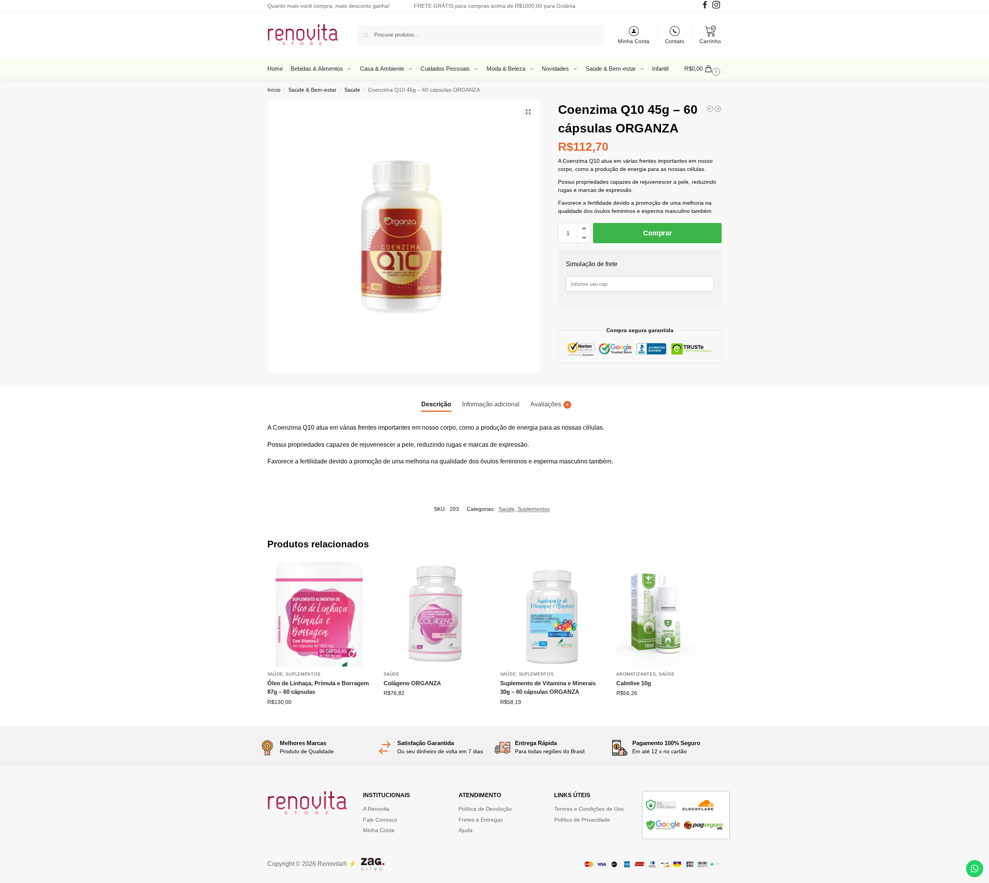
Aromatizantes (636, 674)
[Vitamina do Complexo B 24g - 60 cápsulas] (710, 109)
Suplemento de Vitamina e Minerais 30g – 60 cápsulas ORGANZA (548, 687)
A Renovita (376, 809)
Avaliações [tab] (549, 404)
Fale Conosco (380, 820)
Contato (674, 41)
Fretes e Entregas (481, 820)
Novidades (556, 68)
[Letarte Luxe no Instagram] (717, 6)
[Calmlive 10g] (668, 614)
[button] (703, 69)
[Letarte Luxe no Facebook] (706, 6)
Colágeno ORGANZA (412, 683)
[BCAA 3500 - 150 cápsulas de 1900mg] (718, 109)
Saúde (352, 90)
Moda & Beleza (507, 68)
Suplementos (534, 509)
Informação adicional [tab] (491, 404)
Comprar (657, 233)
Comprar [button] (319, 719)
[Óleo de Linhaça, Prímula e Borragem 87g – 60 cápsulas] (319, 614)
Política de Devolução (485, 809)
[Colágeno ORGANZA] (436, 614)
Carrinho (710, 41)
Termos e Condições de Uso (589, 809)
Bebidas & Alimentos (318, 68)
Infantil (660, 68)
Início (274, 90)
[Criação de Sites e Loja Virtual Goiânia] (372, 864)
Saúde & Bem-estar (611, 68)
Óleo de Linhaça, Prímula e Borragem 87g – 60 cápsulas (318, 687)
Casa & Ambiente (383, 68)
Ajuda (466, 830)
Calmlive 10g (633, 683)
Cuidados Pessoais (445, 68)
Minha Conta (633, 41)
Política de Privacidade (582, 820)
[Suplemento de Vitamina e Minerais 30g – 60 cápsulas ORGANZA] (552, 614)
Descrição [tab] (436, 404)
